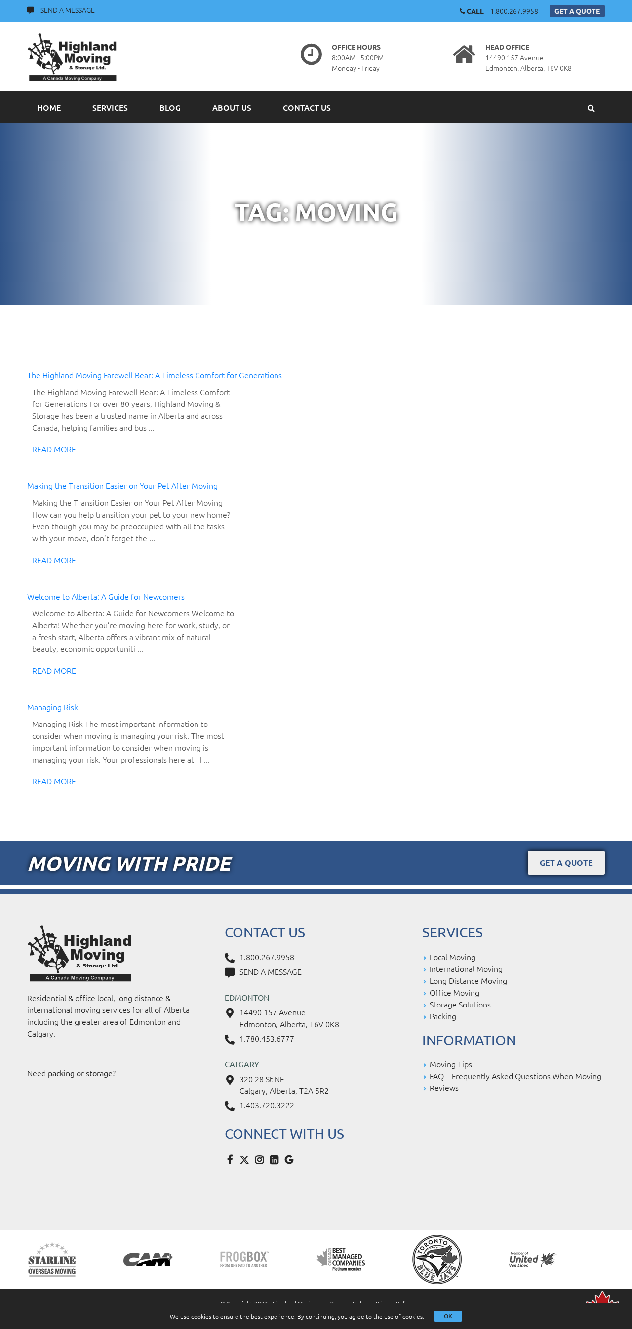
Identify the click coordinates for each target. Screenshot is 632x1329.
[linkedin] (276, 1159)
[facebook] (232, 1159)
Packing (443, 1015)
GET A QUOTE (577, 10)
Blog (170, 107)
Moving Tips (451, 1063)
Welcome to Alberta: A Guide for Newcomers (106, 596)
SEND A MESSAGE (67, 10)
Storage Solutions (460, 1004)
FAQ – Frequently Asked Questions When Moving (515, 1075)
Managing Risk (52, 706)
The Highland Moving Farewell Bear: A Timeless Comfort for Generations (154, 374)
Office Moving (454, 992)
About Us (231, 107)
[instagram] (261, 1159)
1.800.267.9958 (514, 11)
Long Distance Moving (468, 980)
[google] (291, 1159)
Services (110, 107)
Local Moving (452, 956)
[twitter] (246, 1159)
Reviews (444, 1087)
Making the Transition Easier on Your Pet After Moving (122, 485)
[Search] (591, 107)
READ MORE (54, 448)
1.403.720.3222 (266, 1104)
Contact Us (307, 107)
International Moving (466, 968)
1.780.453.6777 (266, 1038)
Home (49, 107)
